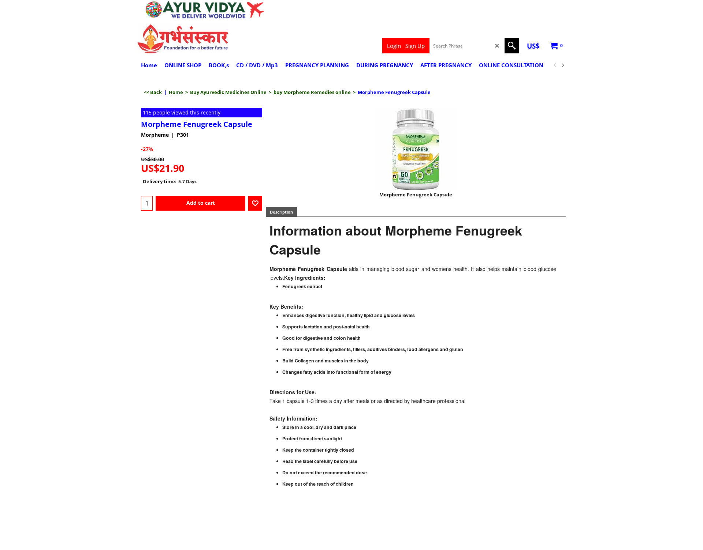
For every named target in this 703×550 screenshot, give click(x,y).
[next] (562, 65)
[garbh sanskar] (201, 38)
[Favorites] (255, 203)
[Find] (512, 45)
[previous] (555, 65)
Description (281, 212)
